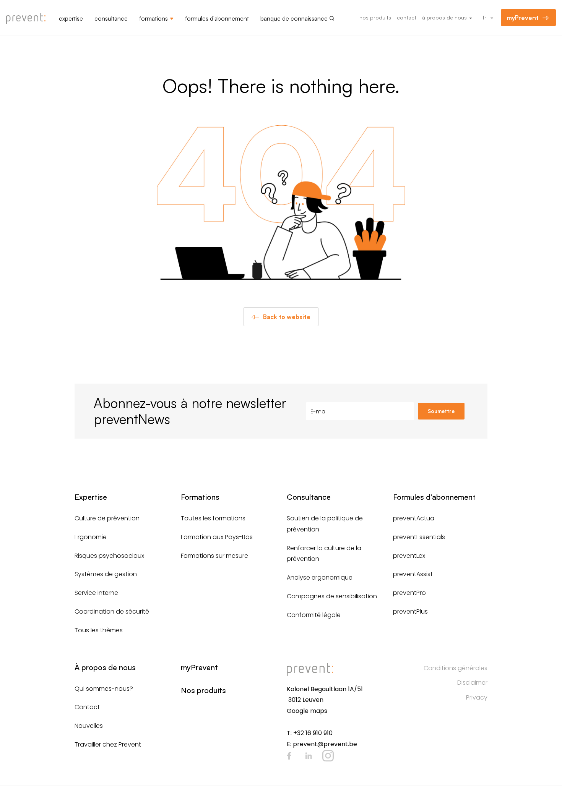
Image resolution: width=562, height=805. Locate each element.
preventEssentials (419, 537)
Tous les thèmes (99, 630)
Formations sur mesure (214, 555)
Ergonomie (91, 537)
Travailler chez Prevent (108, 744)
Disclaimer (472, 682)
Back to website (286, 317)
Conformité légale (314, 615)
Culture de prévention (107, 518)
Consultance (111, 18)
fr (484, 17)
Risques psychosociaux (109, 555)
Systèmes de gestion (106, 574)
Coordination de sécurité (112, 611)
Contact (406, 17)
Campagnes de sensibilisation (332, 596)
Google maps (307, 710)
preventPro (409, 592)
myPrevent (523, 17)
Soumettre (441, 411)
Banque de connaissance (294, 18)
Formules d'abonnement (217, 18)
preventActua (413, 518)
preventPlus (410, 611)
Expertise (71, 18)
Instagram (328, 756)
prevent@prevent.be (325, 744)
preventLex (409, 555)
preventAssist (413, 574)
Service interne (96, 592)
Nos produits (375, 17)
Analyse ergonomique (319, 577)
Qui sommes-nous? (104, 688)
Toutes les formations (213, 518)
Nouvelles (89, 725)
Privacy (476, 697)
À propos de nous (445, 17)
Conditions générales (455, 668)
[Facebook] (289, 756)
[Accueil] (28, 18)
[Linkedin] (308, 756)
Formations (153, 18)
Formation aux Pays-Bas (217, 537)
